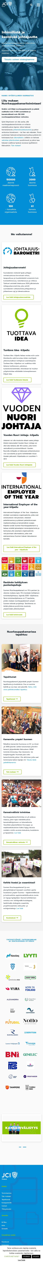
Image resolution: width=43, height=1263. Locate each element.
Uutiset (4, 1206)
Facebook (5, 1242)
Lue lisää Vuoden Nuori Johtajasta (19, 465)
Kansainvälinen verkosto (15, 842)
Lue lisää (17, 833)
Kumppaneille (7, 1203)
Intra (3, 1225)
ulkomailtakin (18, 137)
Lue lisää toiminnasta (14, 615)
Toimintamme (6, 1193)
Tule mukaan (11, 772)
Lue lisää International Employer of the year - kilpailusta (21, 548)
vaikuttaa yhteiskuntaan (10, 140)
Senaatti (5, 1229)
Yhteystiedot (6, 1209)
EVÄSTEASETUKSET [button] (12, 1256)
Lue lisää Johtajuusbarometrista (18, 297)
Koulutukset (11, 918)
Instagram (5, 1245)
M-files (4, 1222)
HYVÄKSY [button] (26, 1257)
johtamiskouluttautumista (22, 130)
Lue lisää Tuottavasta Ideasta (17, 380)
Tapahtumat (11, 699)
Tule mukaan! (16, 145)
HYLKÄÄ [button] (36, 1257)
